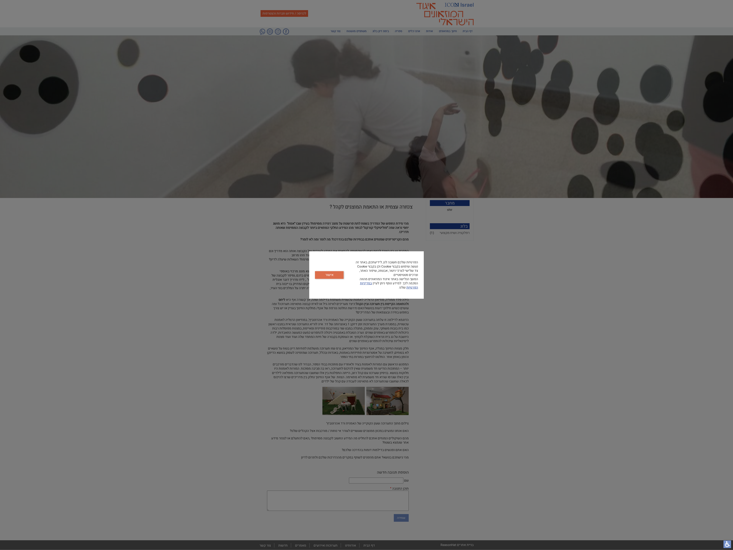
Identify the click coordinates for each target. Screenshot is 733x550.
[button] (727, 544)
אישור (329, 275)
